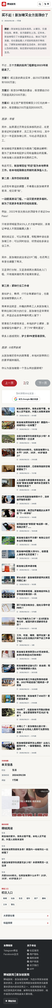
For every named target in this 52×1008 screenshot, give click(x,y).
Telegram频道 (11, 950)
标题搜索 (7, 923)
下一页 (43, 383)
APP (31, 969)
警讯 (13, 904)
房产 (36, 898)
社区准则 (34, 950)
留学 (28, 898)
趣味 (44, 898)
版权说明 (34, 958)
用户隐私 (34, 954)
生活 (14, 770)
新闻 (5, 898)
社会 (13, 898)
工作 (5, 904)
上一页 (9, 383)
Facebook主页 (11, 954)
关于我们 (34, 965)
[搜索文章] (40, 4)
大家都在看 (9, 915)
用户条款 (34, 961)
